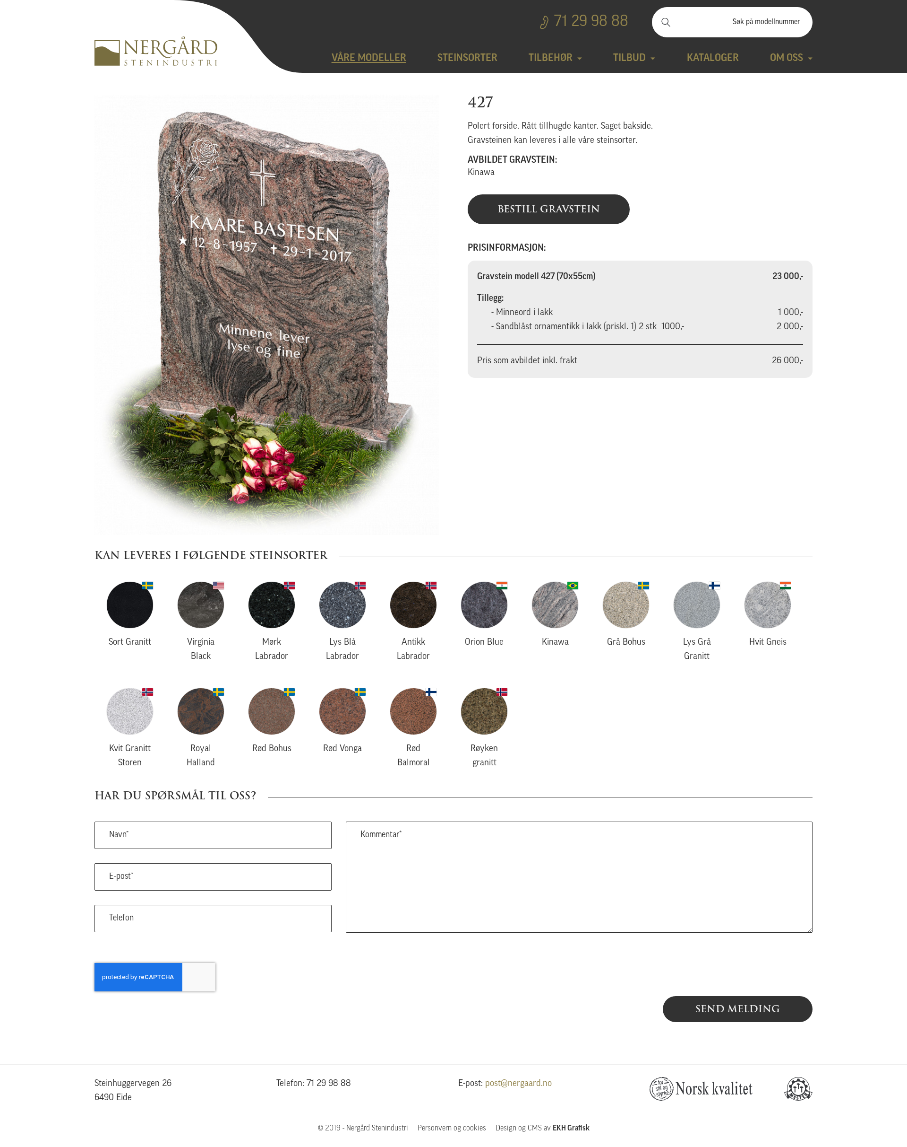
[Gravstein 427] (266, 315)
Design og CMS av (543, 1128)
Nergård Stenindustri (155, 51)
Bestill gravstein (548, 209)
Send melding (737, 1008)
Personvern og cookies (452, 1128)
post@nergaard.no (518, 1083)
